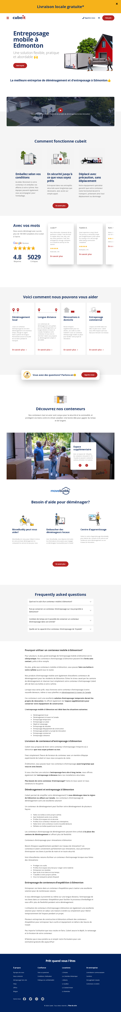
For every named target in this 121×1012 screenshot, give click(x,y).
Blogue (15, 991)
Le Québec (65, 984)
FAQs (15, 984)
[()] (26, 999)
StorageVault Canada (93, 980)
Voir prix (108, 18)
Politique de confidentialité (46, 980)
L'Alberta (64, 980)
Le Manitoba (66, 991)
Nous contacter (18, 976)
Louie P (53, 228)
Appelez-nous (89, 375)
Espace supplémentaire (82, 448)
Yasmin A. (83, 228)
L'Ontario (65, 972)
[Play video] (60, 110)
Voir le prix (20, 66)
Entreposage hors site (24, 980)
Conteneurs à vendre (92, 984)
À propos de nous (18, 972)
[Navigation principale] (8, 18)
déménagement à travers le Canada (76, 692)
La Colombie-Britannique (70, 976)
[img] (24, 248)
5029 (34, 258)
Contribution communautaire (95, 972)
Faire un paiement (43, 972)
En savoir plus (60, 206)
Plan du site (72, 1006)
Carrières (89, 976)
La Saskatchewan (67, 988)
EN (99, 18)
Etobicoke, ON (54, 252)
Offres (15, 988)
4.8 (17, 258)
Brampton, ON (83, 250)
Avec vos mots (26, 225)
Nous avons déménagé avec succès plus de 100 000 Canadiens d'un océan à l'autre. (28, 234)
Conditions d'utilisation (45, 976)
